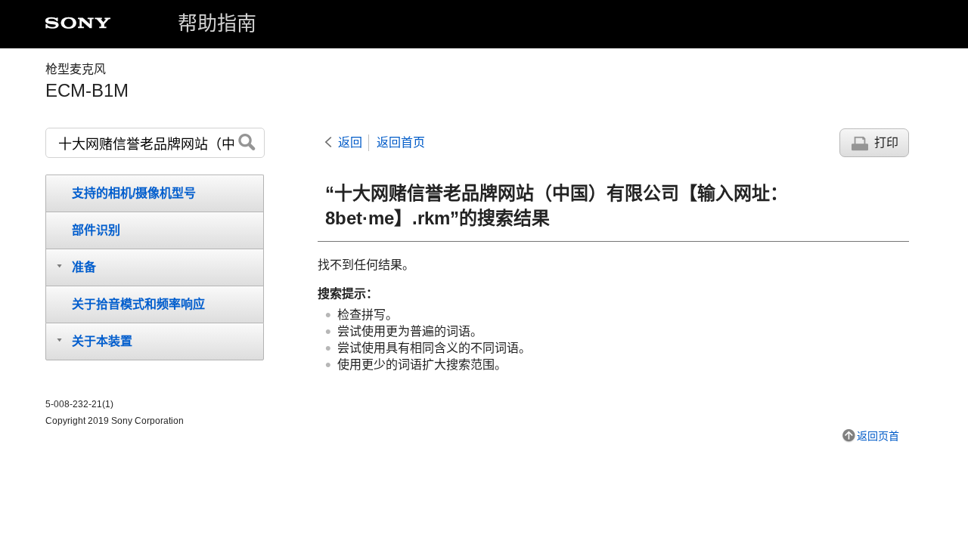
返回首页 (401, 142)
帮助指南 (217, 23)
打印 (886, 142)
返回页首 (878, 436)
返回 (350, 142)
